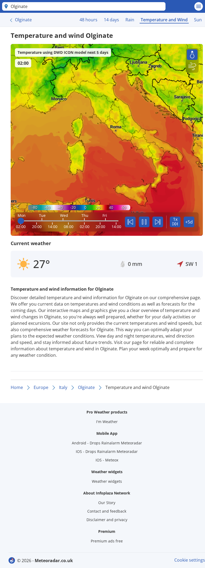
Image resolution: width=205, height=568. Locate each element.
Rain (129, 20)
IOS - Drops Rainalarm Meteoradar (107, 451)
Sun (198, 20)
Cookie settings (189, 560)
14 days (111, 20)
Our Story (106, 502)
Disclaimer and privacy (106, 519)
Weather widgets (107, 481)
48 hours (88, 20)
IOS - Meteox (107, 459)
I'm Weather (107, 421)
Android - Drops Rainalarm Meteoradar (107, 442)
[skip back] (130, 222)
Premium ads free (107, 540)
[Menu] (198, 6)
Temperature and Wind (164, 20)
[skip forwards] (157, 222)
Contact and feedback (106, 511)
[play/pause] (144, 222)
